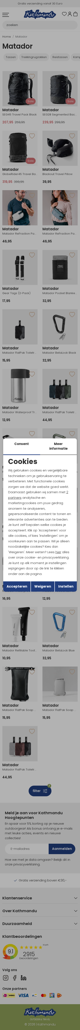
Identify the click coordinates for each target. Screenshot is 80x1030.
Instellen (65, 586)
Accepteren (17, 586)
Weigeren (42, 586)
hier (58, 552)
